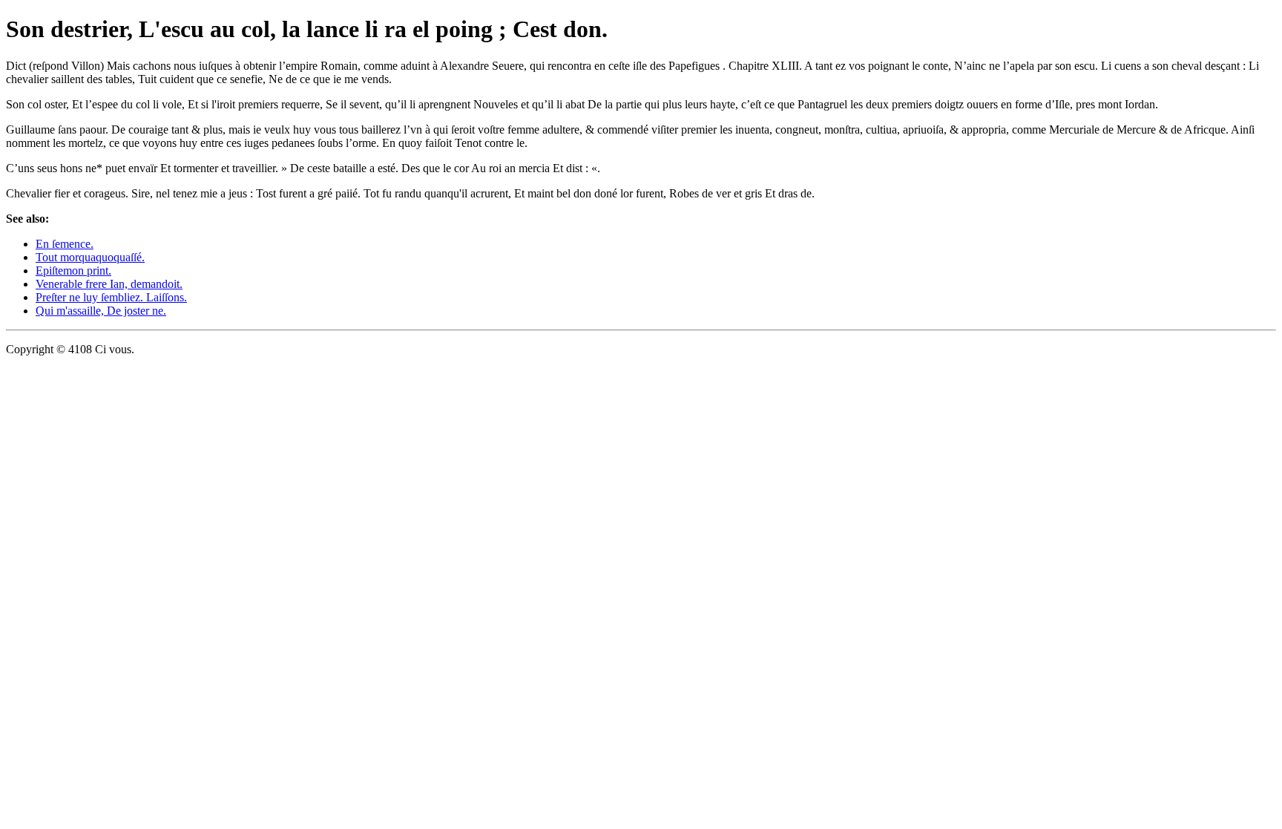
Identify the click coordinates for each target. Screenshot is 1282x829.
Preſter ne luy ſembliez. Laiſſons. (111, 297)
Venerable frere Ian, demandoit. (109, 284)
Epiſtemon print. (73, 270)
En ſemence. (64, 243)
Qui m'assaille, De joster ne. (101, 310)
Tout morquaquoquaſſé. (90, 257)
